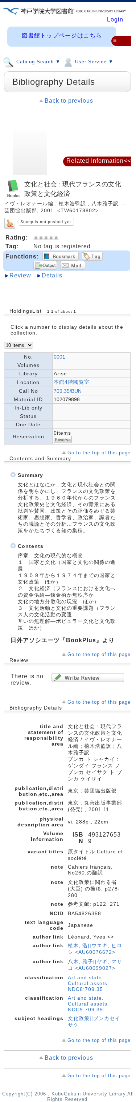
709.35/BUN (68, 391)
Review (20, 275)
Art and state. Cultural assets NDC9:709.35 (87, 1003)
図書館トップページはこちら (62, 35)
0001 (59, 357)
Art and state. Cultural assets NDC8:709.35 (87, 983)
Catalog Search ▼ (38, 62)
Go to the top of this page (99, 452)
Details (52, 275)
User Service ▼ (93, 62)
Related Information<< (98, 161)
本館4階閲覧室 (72, 382)
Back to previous (69, 101)
